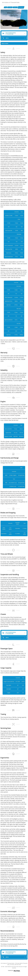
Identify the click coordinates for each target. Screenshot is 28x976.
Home (5, 7)
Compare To (15, 7)
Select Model (10, 7)
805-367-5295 (18, 964)
